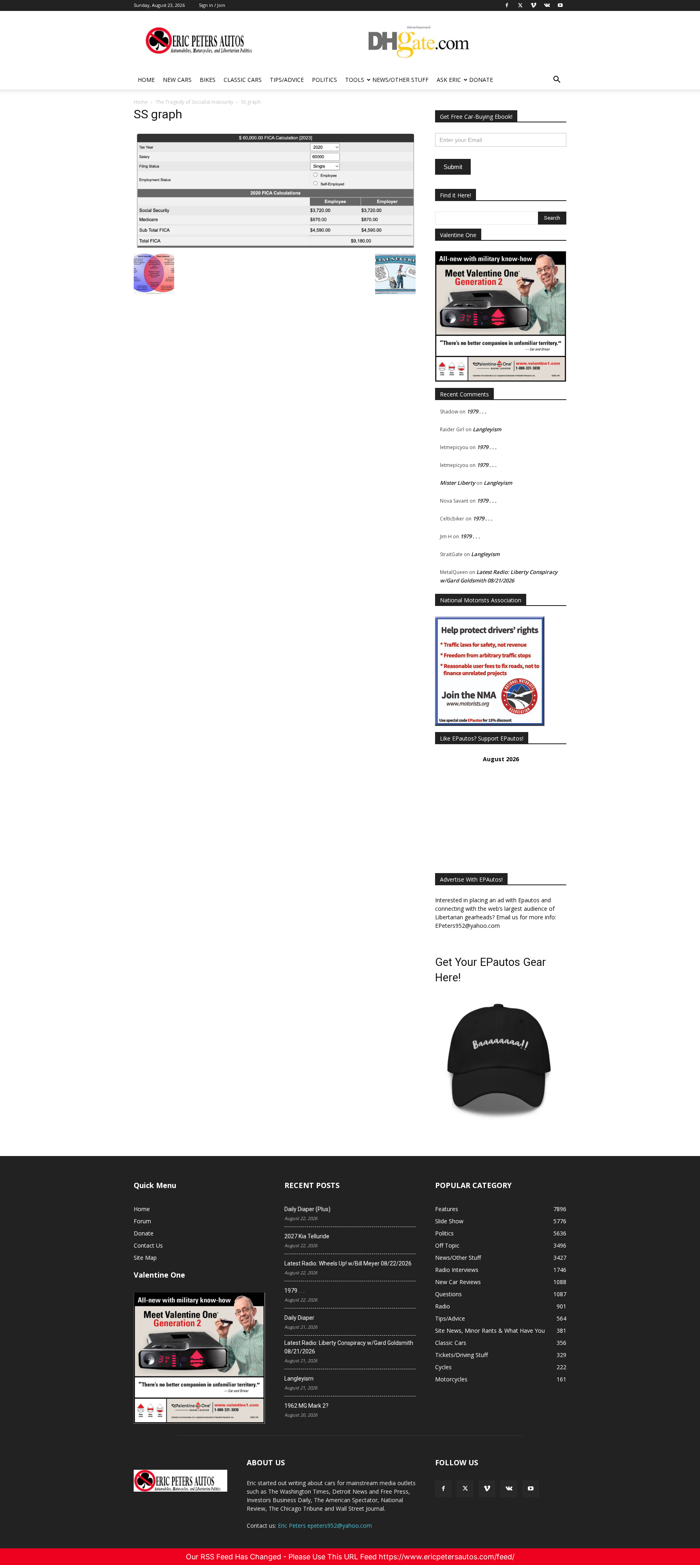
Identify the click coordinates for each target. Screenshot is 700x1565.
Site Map (145, 1257)
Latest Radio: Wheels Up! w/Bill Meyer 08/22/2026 (348, 1263)
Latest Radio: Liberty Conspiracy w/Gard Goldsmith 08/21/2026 (348, 1347)
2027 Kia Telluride (306, 1236)
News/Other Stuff (400, 79)
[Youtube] (531, 1489)
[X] (465, 1489)
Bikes (208, 79)
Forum (142, 1221)
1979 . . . (477, 411)
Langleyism (487, 429)
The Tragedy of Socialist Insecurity (194, 101)
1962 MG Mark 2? (306, 1405)
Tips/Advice (287, 79)
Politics (324, 79)
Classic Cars (243, 79)
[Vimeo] (487, 1489)
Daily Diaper (299, 1318)
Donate (481, 79)
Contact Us (148, 1245)
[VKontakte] (509, 1489)
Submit (453, 166)
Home (146, 79)
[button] (556, 80)
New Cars (177, 79)
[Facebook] (443, 1489)
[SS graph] (275, 245)
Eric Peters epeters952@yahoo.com (325, 1525)
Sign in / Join (212, 5)
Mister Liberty (457, 482)
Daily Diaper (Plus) (307, 1209)
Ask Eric (449, 79)
